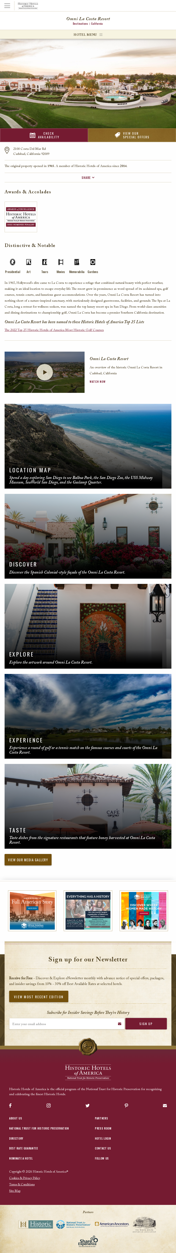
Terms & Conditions (22, 1184)
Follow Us (102, 1158)
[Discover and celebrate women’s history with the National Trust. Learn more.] (144, 910)
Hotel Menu (85, 34)
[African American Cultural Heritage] (32, 910)
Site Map (14, 1191)
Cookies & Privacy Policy (24, 1178)
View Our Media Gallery (28, 859)
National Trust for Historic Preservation (39, 1128)
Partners (101, 1118)
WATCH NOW (97, 381)
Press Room (103, 1128)
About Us (15, 1118)
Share (86, 177)
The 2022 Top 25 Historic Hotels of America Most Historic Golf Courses (54, 330)
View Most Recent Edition (38, 996)
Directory (16, 1138)
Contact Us (103, 1148)
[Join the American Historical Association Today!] (88, 910)
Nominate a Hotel (21, 1158)
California (97, 23)
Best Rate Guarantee (23, 1148)
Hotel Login (103, 1138)
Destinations (80, 23)
